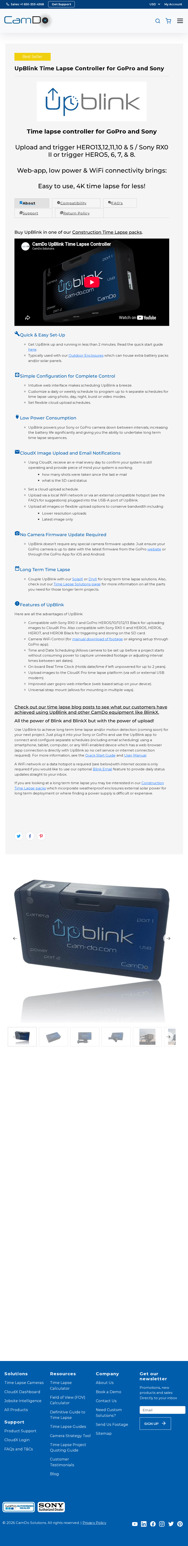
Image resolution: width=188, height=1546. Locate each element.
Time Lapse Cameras (24, 1382)
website (154, 549)
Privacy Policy (94, 1522)
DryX (92, 579)
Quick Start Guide (100, 755)
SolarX (77, 579)
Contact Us (106, 1400)
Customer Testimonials (62, 1462)
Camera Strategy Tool (70, 1435)
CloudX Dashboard (22, 1391)
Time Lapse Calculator (61, 1385)
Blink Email (102, 769)
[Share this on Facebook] (30, 836)
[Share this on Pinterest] (41, 836)
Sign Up (151, 1423)
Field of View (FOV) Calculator (67, 1400)
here (32, 349)
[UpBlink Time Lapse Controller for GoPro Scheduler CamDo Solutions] (92, 938)
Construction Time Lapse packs (107, 232)
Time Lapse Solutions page (77, 584)
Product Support (20, 1431)
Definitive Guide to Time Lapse (67, 1415)
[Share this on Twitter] (18, 836)
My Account (173, 4)
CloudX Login (17, 1440)
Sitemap (104, 1433)
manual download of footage (97, 639)
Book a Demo (108, 1391)
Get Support (61, 4)
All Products (16, 1409)
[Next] (168, 938)
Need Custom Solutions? (109, 1412)
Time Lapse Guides (68, 1426)
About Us (105, 1382)
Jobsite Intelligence (22, 1400)
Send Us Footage (112, 1424)
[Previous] (15, 938)
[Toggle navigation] (179, 21)
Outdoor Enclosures (86, 355)
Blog (54, 1474)
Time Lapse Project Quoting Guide (68, 1447)
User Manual (135, 755)
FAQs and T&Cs (18, 1449)
